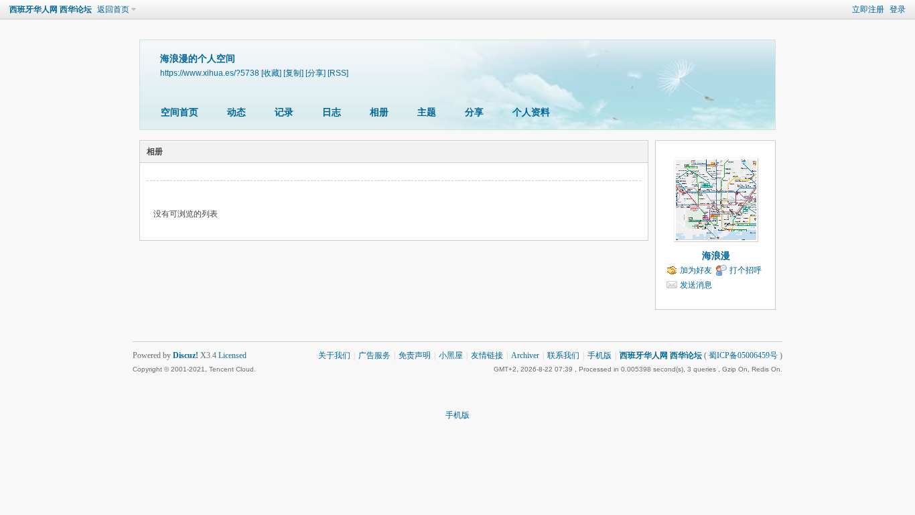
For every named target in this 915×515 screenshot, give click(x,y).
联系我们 (563, 355)
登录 (898, 9)
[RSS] (338, 72)
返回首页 (113, 9)
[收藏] (271, 72)
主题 (426, 112)
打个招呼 (745, 270)
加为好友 (696, 270)
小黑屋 (451, 355)
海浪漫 (716, 256)
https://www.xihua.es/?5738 (209, 72)
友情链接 (487, 355)
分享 (474, 112)
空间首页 (179, 112)
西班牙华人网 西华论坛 (50, 9)
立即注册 (868, 9)
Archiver (525, 355)
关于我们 (334, 355)
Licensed (232, 355)
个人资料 (531, 112)
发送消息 (696, 285)
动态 (236, 112)
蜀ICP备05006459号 (743, 355)
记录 (284, 112)
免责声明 (415, 355)
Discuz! (185, 355)
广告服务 (374, 355)
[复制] (293, 72)
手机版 (599, 355)
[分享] (315, 72)
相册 (379, 112)
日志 (331, 112)
